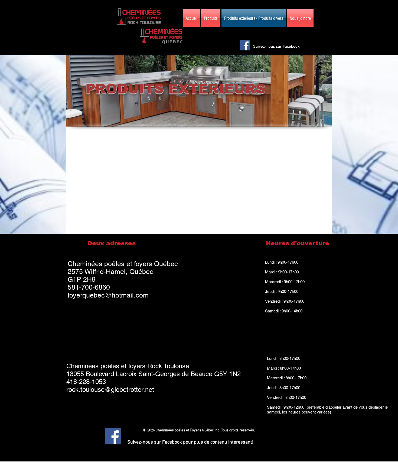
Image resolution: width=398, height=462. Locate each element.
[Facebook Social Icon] (245, 45)
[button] (327, 31)
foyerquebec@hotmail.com (108, 295)
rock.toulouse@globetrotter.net (110, 389)
